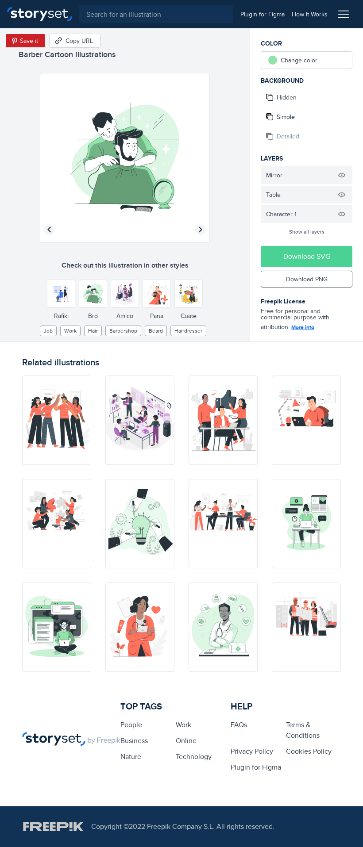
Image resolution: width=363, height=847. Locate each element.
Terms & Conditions (303, 730)
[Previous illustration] (49, 229)
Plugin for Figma (256, 767)
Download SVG (306, 256)
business (134, 741)
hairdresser (188, 330)
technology (194, 756)
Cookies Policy (309, 751)
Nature (130, 756)
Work (70, 330)
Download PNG (307, 279)
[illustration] (56, 420)
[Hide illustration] (341, 175)
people (131, 725)
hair (93, 330)
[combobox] (156, 14)
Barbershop (123, 330)
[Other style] (61, 294)
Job (48, 330)
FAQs (239, 725)
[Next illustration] (200, 229)
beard (156, 330)
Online (186, 741)
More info (302, 327)
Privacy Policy (252, 751)
